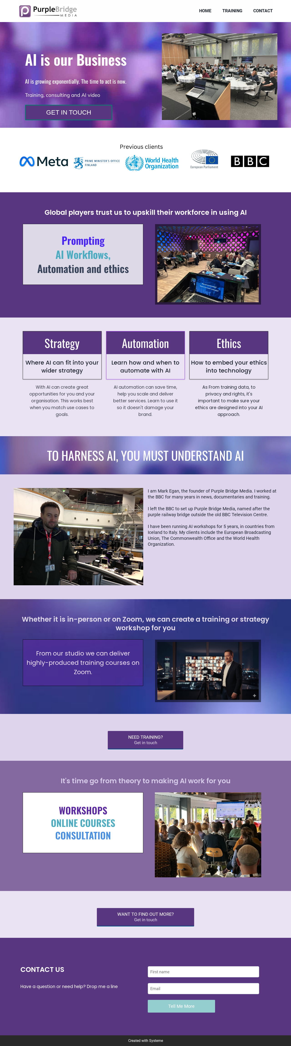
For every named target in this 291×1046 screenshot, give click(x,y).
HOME (205, 10)
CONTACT (263, 10)
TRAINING (232, 10)
